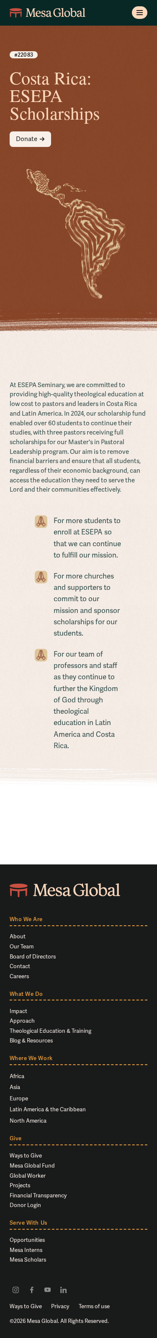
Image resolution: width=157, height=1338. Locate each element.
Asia (15, 1087)
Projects (20, 1185)
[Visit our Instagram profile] (16, 1289)
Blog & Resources (31, 1040)
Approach (22, 1020)
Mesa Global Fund (32, 1165)
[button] (140, 12)
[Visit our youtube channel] (47, 1289)
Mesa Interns (26, 1250)
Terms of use (94, 1306)
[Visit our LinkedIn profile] (63, 1289)
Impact (18, 1011)
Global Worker (28, 1175)
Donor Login (25, 1205)
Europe (19, 1098)
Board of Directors (33, 956)
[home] (48, 13)
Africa (17, 1076)
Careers (19, 976)
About (18, 936)
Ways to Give (26, 1155)
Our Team (21, 946)
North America (28, 1120)
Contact (20, 966)
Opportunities (27, 1240)
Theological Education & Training (50, 1030)
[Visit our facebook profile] (32, 1289)
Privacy (60, 1306)
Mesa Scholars (28, 1259)
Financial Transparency (38, 1195)
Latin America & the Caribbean (48, 1109)
